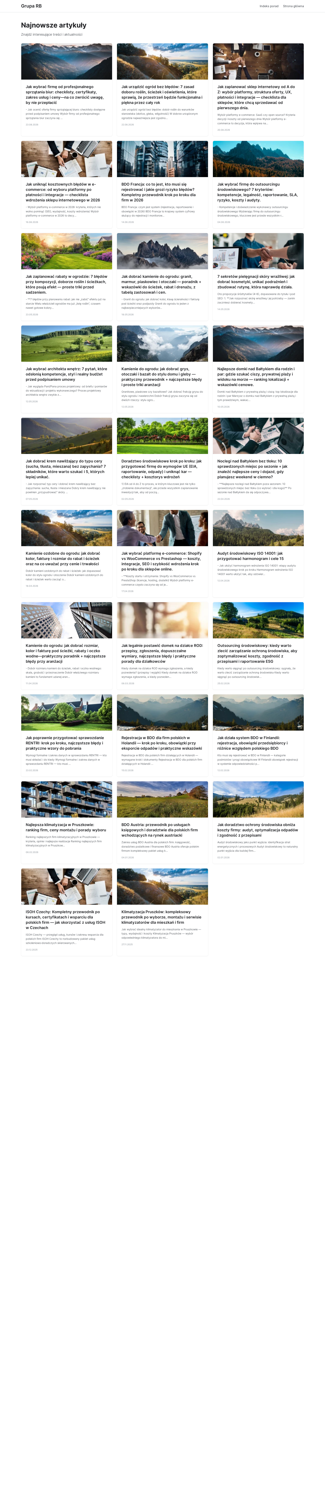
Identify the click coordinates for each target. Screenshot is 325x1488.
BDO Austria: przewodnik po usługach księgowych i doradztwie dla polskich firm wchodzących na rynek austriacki (159, 830)
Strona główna (293, 6)
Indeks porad (269, 6)
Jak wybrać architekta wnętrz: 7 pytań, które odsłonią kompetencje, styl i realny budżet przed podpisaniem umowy (66, 374)
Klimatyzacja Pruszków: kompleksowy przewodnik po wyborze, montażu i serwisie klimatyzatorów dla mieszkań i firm (161, 917)
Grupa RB (31, 6)
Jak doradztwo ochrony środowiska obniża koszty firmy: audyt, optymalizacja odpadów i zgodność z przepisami (257, 830)
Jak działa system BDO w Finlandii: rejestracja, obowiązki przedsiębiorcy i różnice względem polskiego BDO (252, 743)
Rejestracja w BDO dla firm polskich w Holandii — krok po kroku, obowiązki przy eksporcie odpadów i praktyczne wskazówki (161, 743)
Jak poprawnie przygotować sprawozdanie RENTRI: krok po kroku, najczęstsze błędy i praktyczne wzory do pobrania (65, 743)
